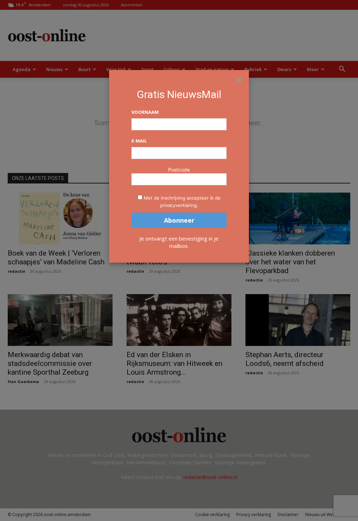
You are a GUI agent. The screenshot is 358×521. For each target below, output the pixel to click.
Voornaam (145, 112)
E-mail (139, 141)
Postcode (179, 170)
